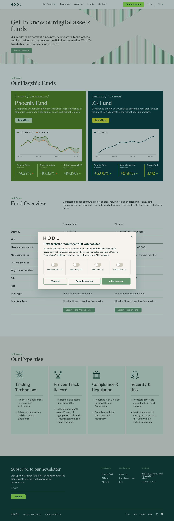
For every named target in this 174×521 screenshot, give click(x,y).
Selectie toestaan (84, 281)
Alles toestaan (116, 281)
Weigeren (55, 281)
